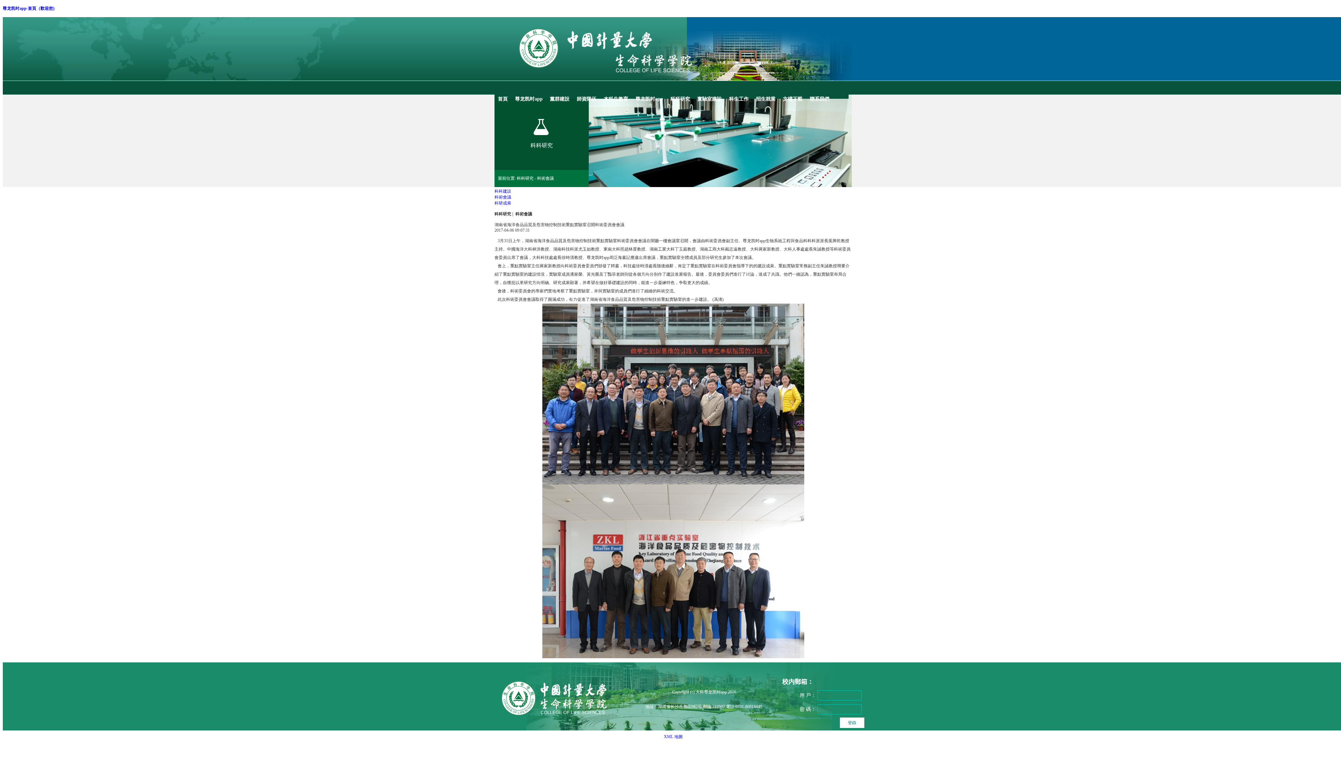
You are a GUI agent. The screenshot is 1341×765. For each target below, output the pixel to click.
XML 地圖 (673, 736)
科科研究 (502, 213)
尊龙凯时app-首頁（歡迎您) (28, 8)
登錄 (852, 722)
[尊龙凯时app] (624, 79)
